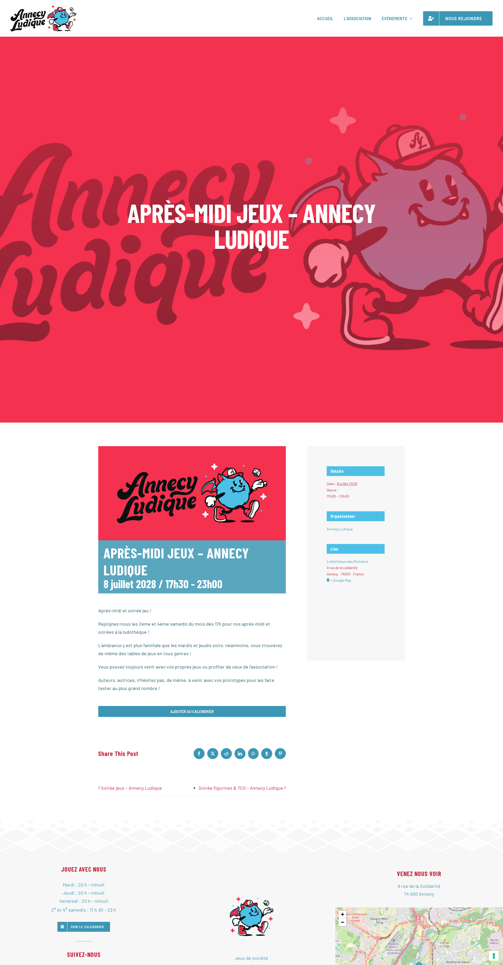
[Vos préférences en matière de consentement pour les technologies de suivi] (494, 956)
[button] (342, 914)
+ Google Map (340, 580)
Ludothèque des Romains (347, 561)
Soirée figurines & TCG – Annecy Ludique (241, 788)
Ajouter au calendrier (192, 711)
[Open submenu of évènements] (410, 18)
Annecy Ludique (340, 529)
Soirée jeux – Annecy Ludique (131, 788)
